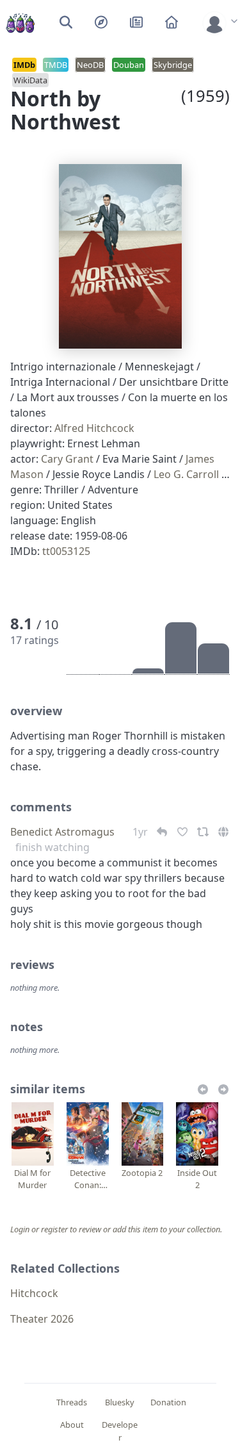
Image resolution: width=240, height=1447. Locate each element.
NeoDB (90, 64)
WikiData (30, 80)
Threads (71, 1402)
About (72, 1424)
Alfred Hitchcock (94, 428)
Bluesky (119, 1402)
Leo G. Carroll (186, 474)
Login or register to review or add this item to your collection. (116, 1229)
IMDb (24, 64)
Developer (120, 1431)
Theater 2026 (42, 1319)
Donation (168, 1402)
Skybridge (173, 64)
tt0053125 (66, 551)
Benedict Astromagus (62, 832)
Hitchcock (34, 1293)
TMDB (55, 64)
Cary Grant (67, 459)
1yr (141, 832)
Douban (128, 64)
